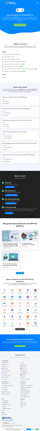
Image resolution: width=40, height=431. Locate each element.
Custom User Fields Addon (25, 391)
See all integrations (20, 329)
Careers (21, 406)
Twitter (4, 414)
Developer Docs (5, 402)
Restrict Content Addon (24, 392)
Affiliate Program (23, 404)
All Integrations (23, 383)
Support (3, 410)
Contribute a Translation (6, 408)
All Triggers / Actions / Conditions (26, 385)
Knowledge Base (5, 400)
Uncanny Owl (10, 420)
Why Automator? (23, 402)
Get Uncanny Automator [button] (10, 203)
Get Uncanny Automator (20, 25)
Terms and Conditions (9, 426)
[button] (37, 2)
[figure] (3, 54)
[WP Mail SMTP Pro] (22, 10)
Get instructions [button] (9, 213)
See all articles (20, 273)
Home (21, 400)
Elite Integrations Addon (24, 396)
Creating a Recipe (23, 389)
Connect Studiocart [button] (10, 186)
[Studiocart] (17, 10)
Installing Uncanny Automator (26, 387)
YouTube (5, 414)
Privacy (3, 426)
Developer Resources (6, 404)
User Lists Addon (23, 394)
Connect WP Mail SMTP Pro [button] (11, 195)
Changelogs (4, 406)
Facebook (2, 414)
